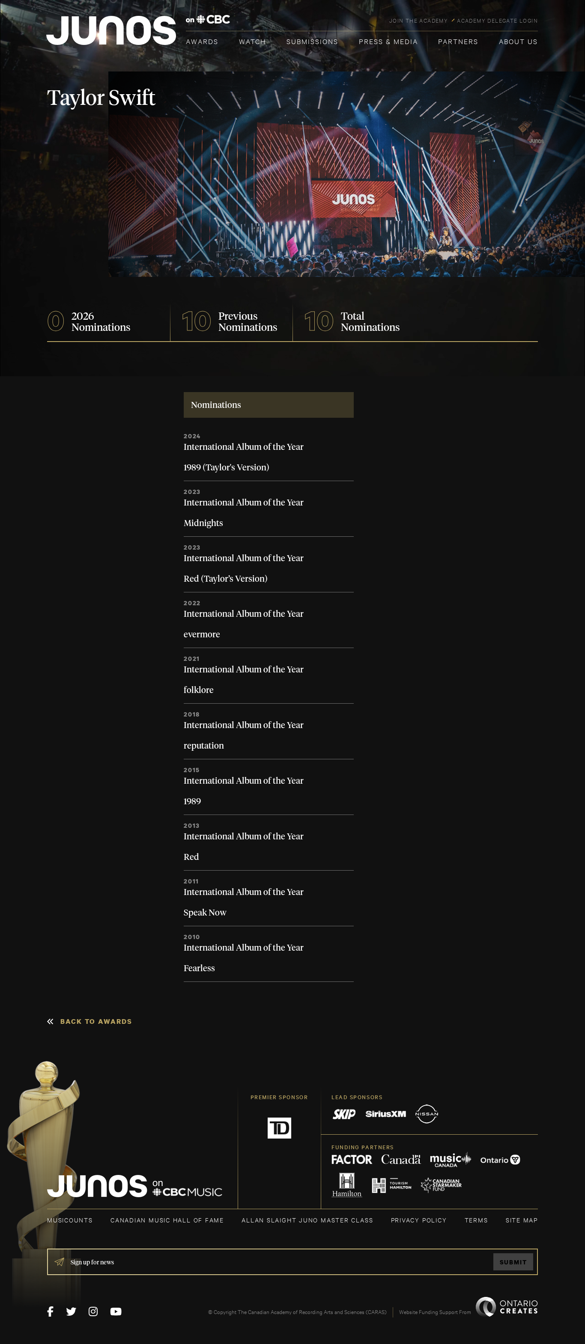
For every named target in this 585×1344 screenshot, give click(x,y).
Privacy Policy (419, 1220)
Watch (252, 40)
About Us (518, 40)
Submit (513, 1262)
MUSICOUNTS (70, 1220)
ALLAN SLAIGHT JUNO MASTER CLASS (307, 1220)
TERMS (476, 1220)
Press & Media (388, 40)
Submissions (312, 40)
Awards (202, 40)
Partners (458, 40)
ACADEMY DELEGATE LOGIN (497, 20)
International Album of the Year (244, 447)
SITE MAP (522, 1220)
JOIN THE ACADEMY (418, 20)
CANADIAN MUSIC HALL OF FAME (167, 1220)
